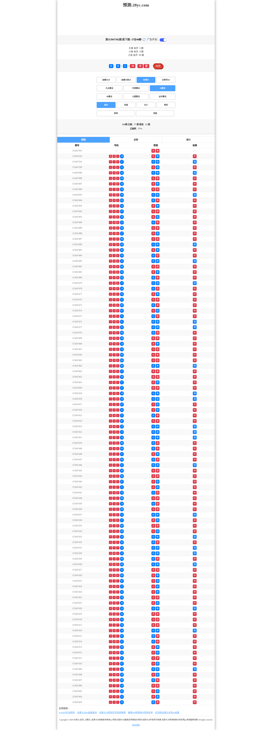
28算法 (162, 88)
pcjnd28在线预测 (67, 712)
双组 (155, 113)
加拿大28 (106, 80)
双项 (116, 113)
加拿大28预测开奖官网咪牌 (112, 712)
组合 (106, 105)
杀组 (126, 105)
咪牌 (158, 66)
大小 (146, 105)
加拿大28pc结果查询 (87, 712)
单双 (166, 105)
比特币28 (166, 80)
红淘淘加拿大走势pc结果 (167, 712)
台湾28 (146, 80)
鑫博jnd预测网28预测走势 (140, 712)
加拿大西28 (126, 80)
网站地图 (136, 725)
